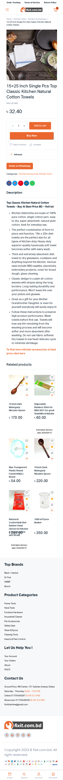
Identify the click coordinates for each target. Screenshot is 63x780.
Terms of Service (32, 3)
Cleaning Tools (11, 635)
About (7, 665)
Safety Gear (10, 626)
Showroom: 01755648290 (24, 700)
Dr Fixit (7, 578)
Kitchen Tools (20, 19)
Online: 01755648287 (22, 696)
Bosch (7, 586)
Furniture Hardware (13, 613)
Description (14, 192)
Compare (37, 145)
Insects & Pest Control (15, 639)
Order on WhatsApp (20, 166)
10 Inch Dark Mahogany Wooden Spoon (17, 407)
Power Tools (10, 604)
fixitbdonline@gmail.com (16, 705)
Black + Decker (11, 573)
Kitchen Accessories (37, 19)
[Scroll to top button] (58, 767)
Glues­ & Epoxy (11, 630)
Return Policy (50, 3)
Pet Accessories (12, 621)
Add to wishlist (19, 145)
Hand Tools (9, 608)
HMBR (7, 582)
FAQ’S (7, 670)
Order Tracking (13, 3)
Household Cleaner (13, 617)
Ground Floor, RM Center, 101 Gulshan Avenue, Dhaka (29, 687)
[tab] (30, 193)
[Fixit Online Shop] (31, 9)
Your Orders (10, 661)
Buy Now (32, 136)
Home (9, 19)
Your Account (10, 656)
